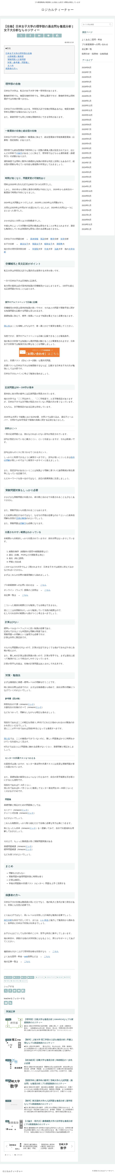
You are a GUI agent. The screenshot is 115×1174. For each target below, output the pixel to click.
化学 (63, 239)
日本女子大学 (51, 977)
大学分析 (9, 977)
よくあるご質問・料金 (92, 39)
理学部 (68, 977)
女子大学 (40, 977)
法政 (56, 249)
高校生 (32, 977)
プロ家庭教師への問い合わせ (95, 44)
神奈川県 (15, 981)
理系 (7, 981)
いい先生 (44, 920)
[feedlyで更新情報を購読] (6, 1003)
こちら (43, 585)
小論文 (19, 153)
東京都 (60, 977)
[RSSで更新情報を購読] (10, 1003)
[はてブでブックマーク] (39, 35)
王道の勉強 (21, 518)
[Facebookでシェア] (30, 35)
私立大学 (24, 981)
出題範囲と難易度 (16, 56)
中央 (46, 249)
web (26, 956)
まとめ (11, 65)
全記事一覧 (87, 49)
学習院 (35, 249)
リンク (31, 704)
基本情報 (34, 239)
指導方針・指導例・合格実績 (95, 54)
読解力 (23, 523)
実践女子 (36, 244)
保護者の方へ (12, 68)
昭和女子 (48, 244)
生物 (24, 977)
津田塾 (59, 244)
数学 (52, 239)
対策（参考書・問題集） (19, 62)
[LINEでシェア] (48, 35)
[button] (57, 35)
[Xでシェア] (21, 35)
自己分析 (8, 920)
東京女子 (24, 244)
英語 (42, 239)
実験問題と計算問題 (17, 59)
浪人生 (7, 326)
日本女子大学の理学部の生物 (19, 53)
